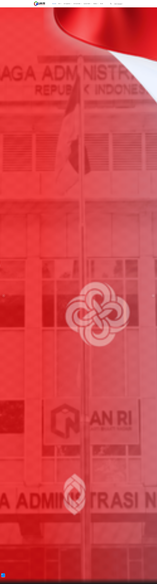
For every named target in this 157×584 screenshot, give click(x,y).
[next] (153, 295)
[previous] (3, 295)
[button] (3, 575)
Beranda (54, 3)
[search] (111, 3)
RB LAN (101, 3)
